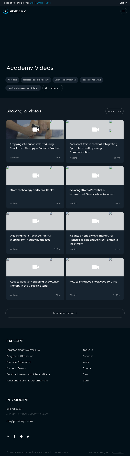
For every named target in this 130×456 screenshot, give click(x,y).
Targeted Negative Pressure (23, 350)
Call (32, 2)
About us (88, 350)
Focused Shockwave (18, 362)
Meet (48, 2)
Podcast (88, 356)
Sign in (86, 380)
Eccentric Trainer (16, 368)
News (86, 362)
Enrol (85, 374)
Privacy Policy (41, 452)
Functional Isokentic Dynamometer (27, 380)
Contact (88, 368)
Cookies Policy (60, 452)
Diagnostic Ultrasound (19, 356)
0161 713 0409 (13, 409)
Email (40, 2)
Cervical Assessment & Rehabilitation (28, 374)
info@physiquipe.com (19, 421)
